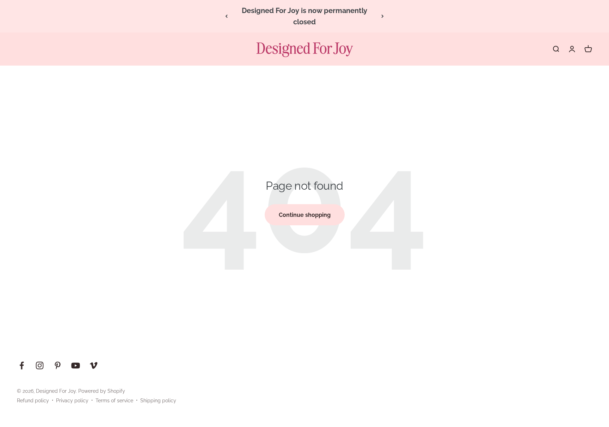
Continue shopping (305, 215)
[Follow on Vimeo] (93, 365)
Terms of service (114, 400)
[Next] (382, 16)
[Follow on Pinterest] (57, 365)
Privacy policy (72, 400)
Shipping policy (158, 400)
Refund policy (33, 400)
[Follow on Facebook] (21, 365)
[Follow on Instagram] (39, 365)
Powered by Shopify (101, 391)
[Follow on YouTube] (75, 365)
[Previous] (226, 16)
